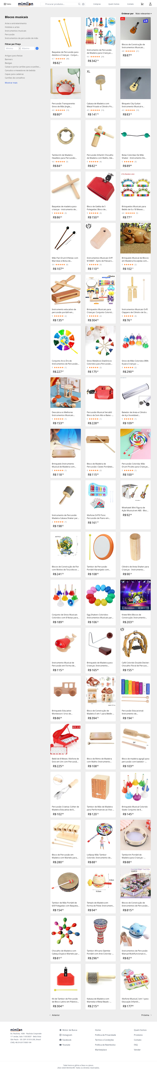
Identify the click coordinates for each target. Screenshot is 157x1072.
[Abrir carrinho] (142, 4)
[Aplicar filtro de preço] (37, 48)
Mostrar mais (11, 82)
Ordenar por (128, 13)
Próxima (145, 1015)
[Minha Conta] (150, 4)
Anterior (56, 1015)
